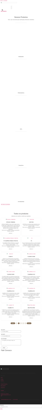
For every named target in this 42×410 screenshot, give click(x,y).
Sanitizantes (21, 56)
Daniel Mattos (4, 357)
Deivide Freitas (5, 358)
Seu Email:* (3, 334)
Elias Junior (4, 359)
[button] (11, 6)
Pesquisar (2, 405)
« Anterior (12, 323)
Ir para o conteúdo (3, 0)
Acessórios (21, 165)
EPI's (21, 129)
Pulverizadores (21, 93)
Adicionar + (10, 233)
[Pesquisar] (1, 409)
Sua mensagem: (4, 338)
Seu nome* (3, 329)
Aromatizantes (21, 201)
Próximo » (29, 323)
